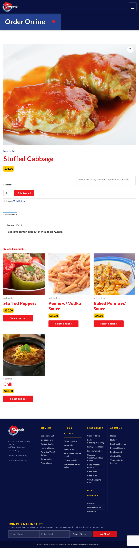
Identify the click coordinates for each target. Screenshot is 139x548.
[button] (130, 50)
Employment (116, 452)
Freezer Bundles (95, 451)
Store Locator (70, 441)
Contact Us (115, 456)
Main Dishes (9, 151)
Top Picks (68, 445)
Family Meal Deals (95, 446)
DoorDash (94, 507)
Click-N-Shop (93, 435)
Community (46, 459)
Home (113, 435)
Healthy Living (47, 448)
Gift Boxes (92, 475)
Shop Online (95, 428)
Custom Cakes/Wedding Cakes (95, 458)
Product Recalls (117, 448)
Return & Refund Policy (18, 455)
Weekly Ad (69, 449)
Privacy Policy (14, 451)
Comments (8, 185)
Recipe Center (47, 444)
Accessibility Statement (18, 460)
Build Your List (47, 435)
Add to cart (24, 193)
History (113, 440)
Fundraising (46, 463)
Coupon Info (47, 440)
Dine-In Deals (70, 460)
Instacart (91, 503)
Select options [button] (18, 318)
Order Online (25, 22)
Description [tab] (10, 214)
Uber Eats (91, 511)
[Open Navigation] (132, 7)
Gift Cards (92, 471)
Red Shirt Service (118, 444)
